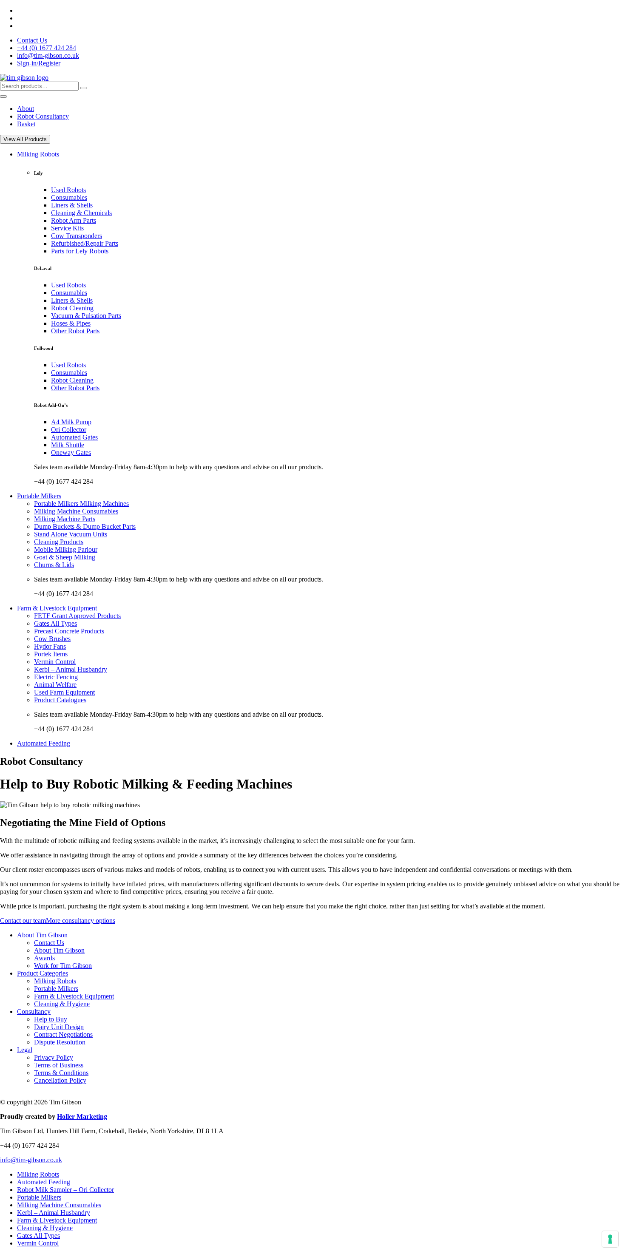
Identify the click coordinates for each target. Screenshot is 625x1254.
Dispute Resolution (59, 1042)
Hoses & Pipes (71, 323)
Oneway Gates (71, 452)
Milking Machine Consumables (76, 511)
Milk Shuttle (67, 444)
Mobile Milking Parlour (65, 549)
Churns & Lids (54, 564)
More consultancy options (80, 920)
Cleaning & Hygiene (62, 1003)
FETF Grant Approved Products (77, 615)
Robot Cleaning (72, 308)
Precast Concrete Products (69, 631)
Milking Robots (38, 154)
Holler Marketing (82, 1116)
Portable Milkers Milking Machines (81, 503)
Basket (26, 124)
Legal (24, 1049)
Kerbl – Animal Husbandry (70, 669)
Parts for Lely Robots (79, 251)
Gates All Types (55, 623)
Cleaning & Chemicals (81, 212)
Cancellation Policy (60, 1080)
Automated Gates (74, 437)
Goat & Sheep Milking (64, 557)
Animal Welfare (55, 684)
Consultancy (34, 1011)
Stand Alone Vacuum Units (70, 534)
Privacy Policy (53, 1057)
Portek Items (51, 654)
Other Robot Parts (75, 331)
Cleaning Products (58, 541)
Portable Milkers (39, 495)
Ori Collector (68, 429)
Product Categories (42, 973)
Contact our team (23, 920)
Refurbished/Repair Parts (84, 243)
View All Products (25, 139)
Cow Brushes (52, 638)
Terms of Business (58, 1065)
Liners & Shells (72, 205)
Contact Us (32, 40)
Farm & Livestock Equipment (57, 608)
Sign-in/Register (38, 63)
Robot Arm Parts (73, 220)
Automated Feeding (43, 743)
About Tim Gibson (42, 935)
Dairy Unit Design (59, 1026)
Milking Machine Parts (64, 518)
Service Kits (67, 228)
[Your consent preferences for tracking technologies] (610, 1239)
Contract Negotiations (63, 1034)
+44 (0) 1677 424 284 (46, 47)
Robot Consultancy (43, 116)
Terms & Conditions (61, 1072)
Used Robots (68, 189)
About (25, 108)
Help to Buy (50, 1019)
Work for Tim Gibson (63, 965)
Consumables (69, 197)
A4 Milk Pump (71, 422)
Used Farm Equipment (64, 692)
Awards (44, 958)
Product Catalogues (60, 700)
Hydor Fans (50, 646)
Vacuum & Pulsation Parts (86, 315)
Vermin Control (55, 661)
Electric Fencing (56, 677)
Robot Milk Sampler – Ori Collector (65, 1189)
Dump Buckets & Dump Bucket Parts (85, 526)
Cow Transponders (76, 235)
